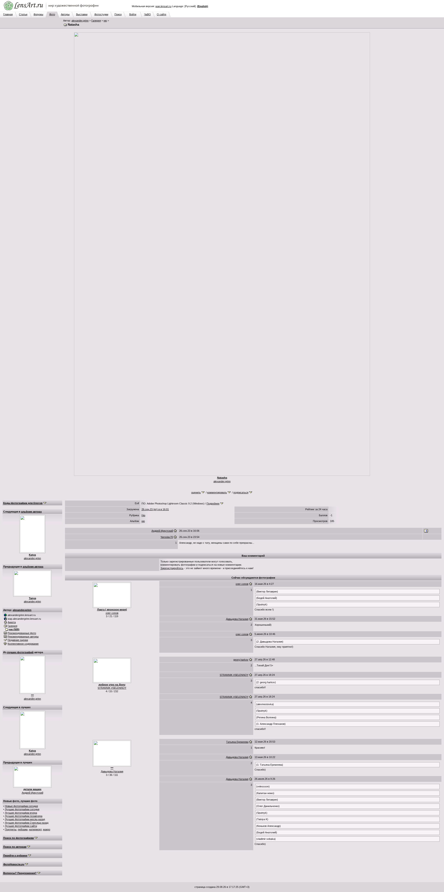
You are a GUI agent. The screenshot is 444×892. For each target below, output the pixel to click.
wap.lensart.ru (163, 6)
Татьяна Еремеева (237, 741)
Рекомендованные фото (22, 633)
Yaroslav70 (166, 537)
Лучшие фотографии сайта (21, 826)
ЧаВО (147, 14)
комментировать (217, 492)
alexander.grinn (80, 20)
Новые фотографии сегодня (21, 806)
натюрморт (35, 829)
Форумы (38, 14)
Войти (132, 14)
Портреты (10, 829)
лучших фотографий (20, 652)
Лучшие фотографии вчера (21, 812)
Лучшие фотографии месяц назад (25, 819)
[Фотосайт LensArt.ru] (52, 10)
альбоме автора (31, 511)
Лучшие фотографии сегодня (22, 809)
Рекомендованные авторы (23, 636)
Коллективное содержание (23, 643)
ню (105, 20)
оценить (196, 492)
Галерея (96, 20)
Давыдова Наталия (237, 619)
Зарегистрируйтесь (171, 568)
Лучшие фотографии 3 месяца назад (26, 822)
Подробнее (213, 503)
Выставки (81, 14)
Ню (143, 515)
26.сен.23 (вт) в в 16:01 (155, 509)
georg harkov (240, 659)
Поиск (118, 14)
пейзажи (23, 829)
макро (46, 829)
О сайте (161, 14)
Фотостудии (101, 14)
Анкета (12, 622)
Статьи (23, 14)
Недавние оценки (18, 640)
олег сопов (112, 613)
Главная (8, 14)
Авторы (65, 14)
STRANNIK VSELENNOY (112, 687)
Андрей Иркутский (32, 792)
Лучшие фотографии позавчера (23, 816)
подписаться (240, 492)
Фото (52, 14)
